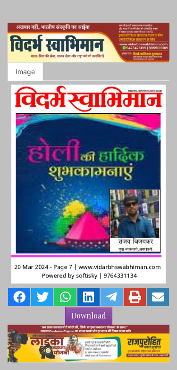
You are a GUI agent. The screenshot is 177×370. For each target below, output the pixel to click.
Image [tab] (25, 72)
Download (88, 315)
